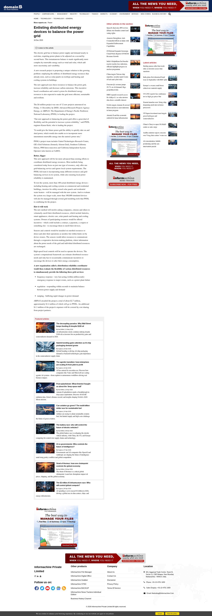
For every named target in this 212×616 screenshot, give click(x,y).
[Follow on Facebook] (37, 588)
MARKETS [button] (103, 14)
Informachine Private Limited (102, 607)
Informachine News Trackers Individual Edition (86, 593)
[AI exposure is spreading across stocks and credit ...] (172, 144)
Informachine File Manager (81, 572)
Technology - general (63, 18)
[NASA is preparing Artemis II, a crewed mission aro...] (135, 108)
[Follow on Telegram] (53, 588)
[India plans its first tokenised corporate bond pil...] (172, 79)
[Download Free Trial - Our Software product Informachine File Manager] (69, 528)
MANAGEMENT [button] (62, 14)
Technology (46, 18)
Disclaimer (111, 580)
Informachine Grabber (79, 580)
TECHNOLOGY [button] (84, 14)
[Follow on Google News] (58, 588)
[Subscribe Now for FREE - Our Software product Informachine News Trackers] (168, 6)
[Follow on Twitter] (42, 588)
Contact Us (111, 576)
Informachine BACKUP (80, 588)
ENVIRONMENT (125, 14)
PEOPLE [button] (37, 14)
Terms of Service (114, 588)
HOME (36, 18)
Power (50, 23)
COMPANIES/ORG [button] (48, 14)
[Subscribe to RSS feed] (64, 588)
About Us (111, 572)
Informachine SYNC (78, 584)
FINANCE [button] (95, 14)
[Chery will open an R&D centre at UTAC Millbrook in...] (172, 126)
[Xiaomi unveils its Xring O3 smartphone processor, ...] (172, 105)
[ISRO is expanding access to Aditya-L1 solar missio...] (135, 97)
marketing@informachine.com (163, 593)
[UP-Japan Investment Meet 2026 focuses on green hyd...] (172, 116)
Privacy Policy (112, 584)
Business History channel (81, 599)
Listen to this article (45, 48)
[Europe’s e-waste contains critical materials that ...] (172, 87)
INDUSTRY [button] (73, 14)
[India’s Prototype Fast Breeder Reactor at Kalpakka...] (135, 66)
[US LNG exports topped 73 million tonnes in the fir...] (172, 95)
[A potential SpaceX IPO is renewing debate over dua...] (135, 31)
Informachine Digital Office (81, 576)
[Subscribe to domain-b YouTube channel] (47, 588)
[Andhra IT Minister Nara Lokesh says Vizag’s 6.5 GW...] (172, 134)
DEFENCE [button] (135, 14)
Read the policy (172, 613)
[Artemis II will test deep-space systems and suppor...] (135, 117)
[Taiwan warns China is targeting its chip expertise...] (135, 77)
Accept (160, 613)
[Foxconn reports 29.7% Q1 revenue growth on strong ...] (135, 87)
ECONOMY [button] (113, 14)
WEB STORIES (146, 14)
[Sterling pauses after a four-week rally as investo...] (172, 69)
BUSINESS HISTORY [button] (159, 14)
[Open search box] (169, 14)
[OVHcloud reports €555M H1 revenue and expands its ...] (135, 54)
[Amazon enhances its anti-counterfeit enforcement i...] (135, 42)
